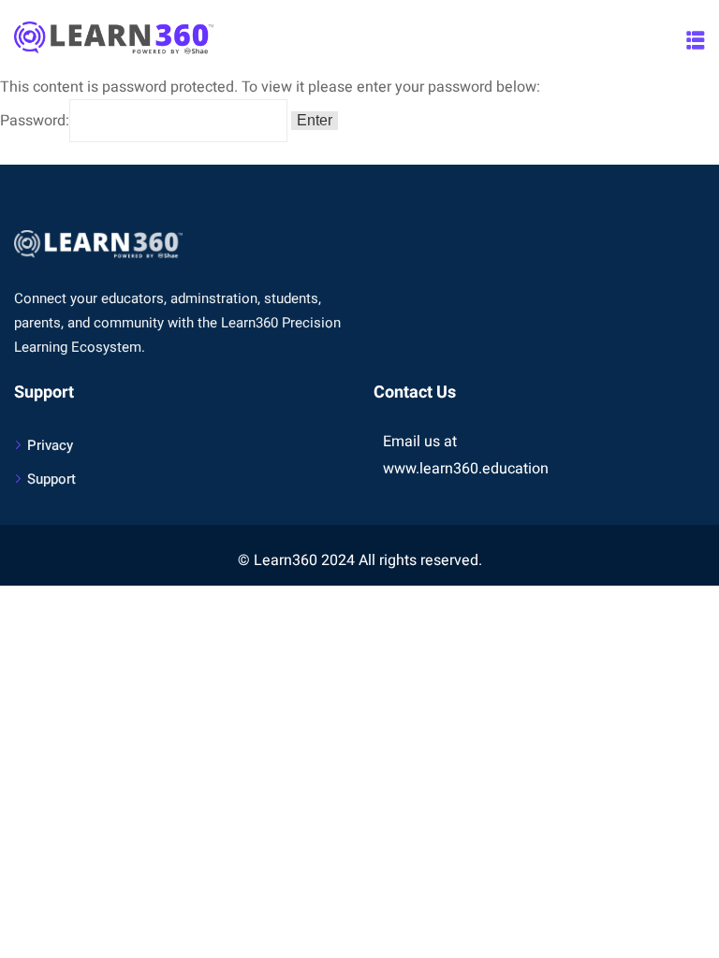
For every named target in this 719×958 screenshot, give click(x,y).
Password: (34, 120)
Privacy (50, 445)
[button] (695, 40)
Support (51, 479)
